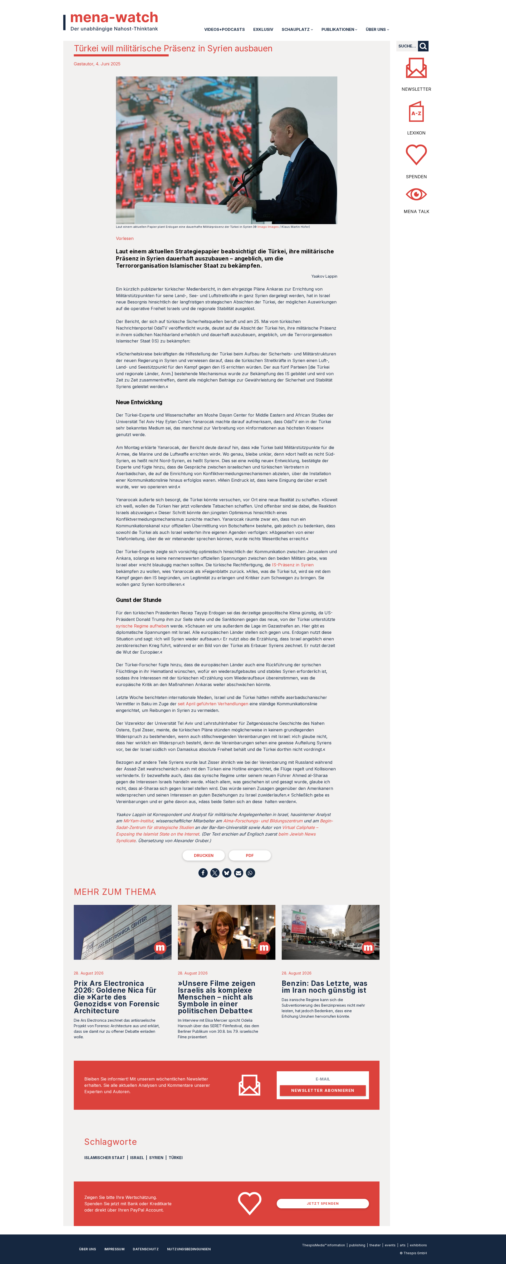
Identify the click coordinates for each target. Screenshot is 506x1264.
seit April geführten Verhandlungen (213, 703)
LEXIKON (416, 133)
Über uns (87, 1249)
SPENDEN (416, 176)
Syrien (156, 1157)
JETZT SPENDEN (323, 1203)
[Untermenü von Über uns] (388, 29)
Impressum (114, 1249)
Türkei (176, 1157)
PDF (250, 855)
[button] (203, 872)
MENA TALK (416, 211)
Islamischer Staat (104, 1157)
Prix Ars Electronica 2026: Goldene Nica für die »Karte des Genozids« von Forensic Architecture (117, 997)
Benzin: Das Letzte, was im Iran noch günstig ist (325, 986)
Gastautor (83, 63)
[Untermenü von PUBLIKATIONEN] (356, 29)
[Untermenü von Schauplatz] (312, 29)
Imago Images (268, 227)
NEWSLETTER (416, 89)
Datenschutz (146, 1249)
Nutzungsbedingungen (189, 1249)
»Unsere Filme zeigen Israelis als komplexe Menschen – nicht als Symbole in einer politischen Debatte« (217, 997)
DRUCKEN (203, 855)
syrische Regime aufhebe (141, 626)
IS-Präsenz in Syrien (293, 564)
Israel (137, 1157)
